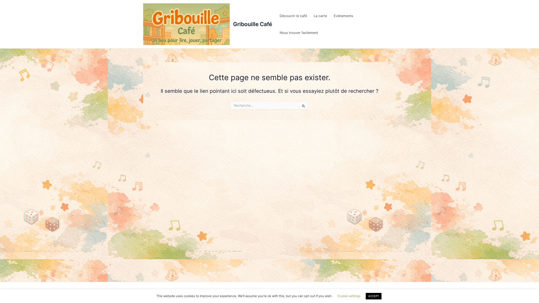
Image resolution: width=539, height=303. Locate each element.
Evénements (343, 16)
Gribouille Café (252, 24)
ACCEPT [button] (373, 296)
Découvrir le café (293, 16)
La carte (320, 16)
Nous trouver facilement (299, 33)
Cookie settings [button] (349, 296)
